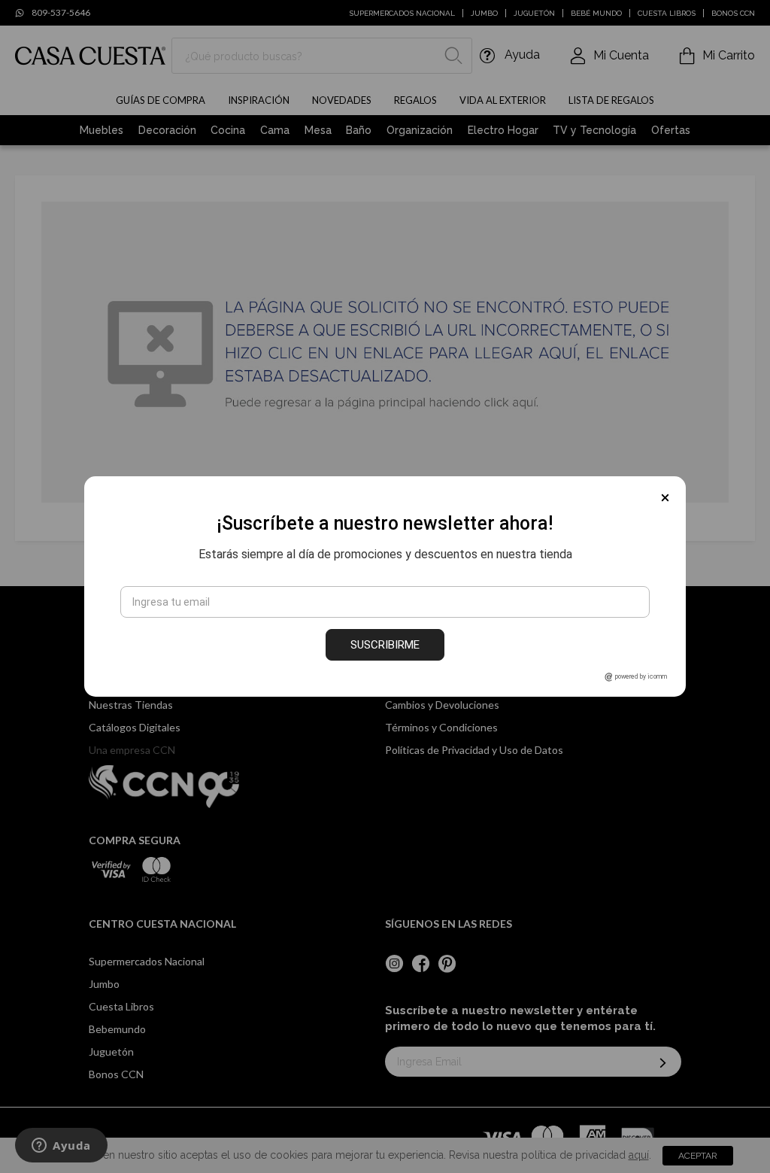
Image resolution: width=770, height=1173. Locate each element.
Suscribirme (385, 645)
